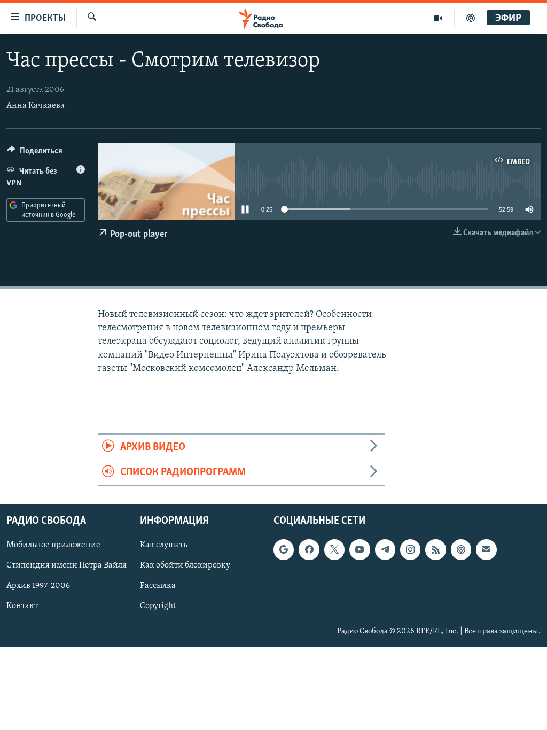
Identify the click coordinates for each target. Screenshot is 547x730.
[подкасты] (471, 18)
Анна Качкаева (35, 106)
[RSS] (435, 549)
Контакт (22, 606)
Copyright (158, 606)
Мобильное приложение (53, 545)
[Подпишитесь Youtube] (359, 549)
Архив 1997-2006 (38, 585)
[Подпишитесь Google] (284, 549)
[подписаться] (486, 549)
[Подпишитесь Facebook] (309, 549)
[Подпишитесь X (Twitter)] (334, 549)
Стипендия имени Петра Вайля (66, 565)
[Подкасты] (461, 549)
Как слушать (163, 545)
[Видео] (438, 18)
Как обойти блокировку (185, 565)
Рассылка (158, 585)
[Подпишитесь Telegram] (385, 549)
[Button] (34, 153)
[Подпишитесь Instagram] (410, 549)
